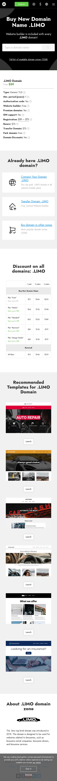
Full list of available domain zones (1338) (28, 59)
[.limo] (28, 720)
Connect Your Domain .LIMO (34, 178)
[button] (21, 4)
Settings (28, 774)
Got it (28, 768)
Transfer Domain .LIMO (34, 201)
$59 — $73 (23, 119)
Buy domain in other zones (36, 225)
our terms (37, 762)
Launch (28, 441)
